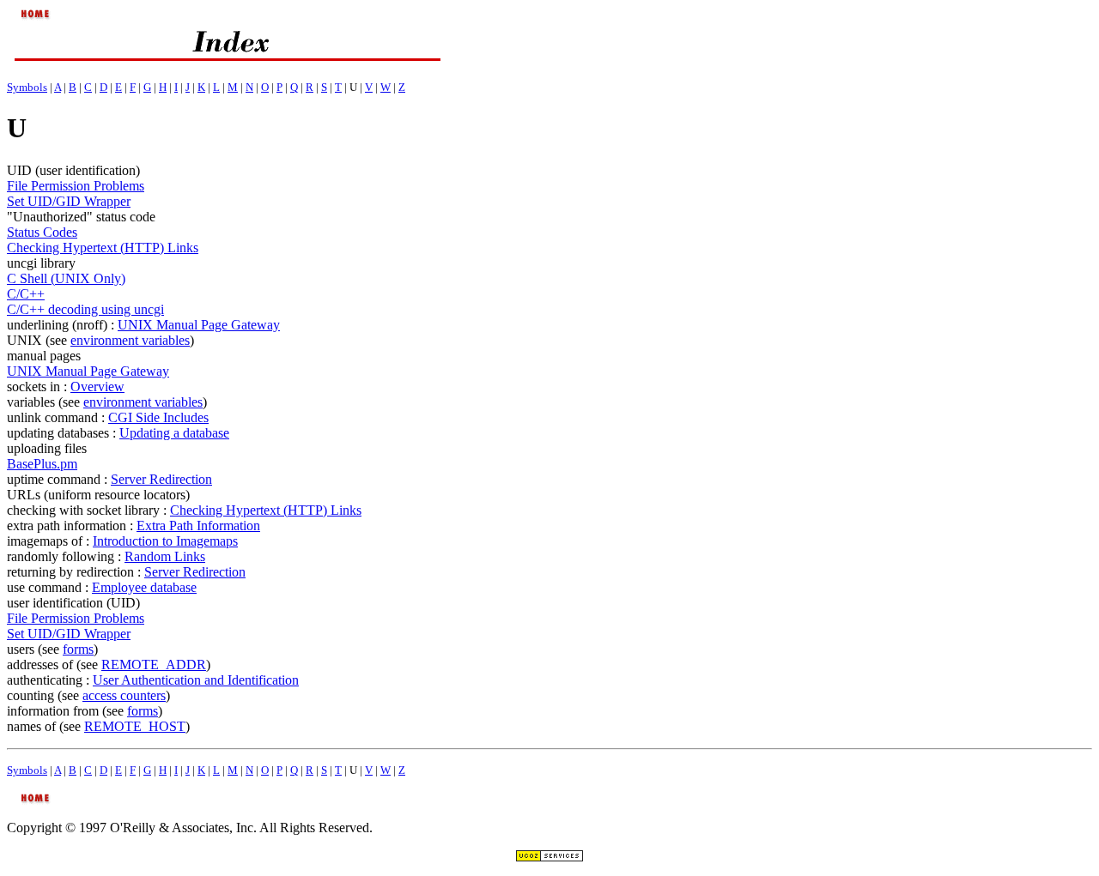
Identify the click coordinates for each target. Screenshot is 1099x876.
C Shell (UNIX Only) (66, 278)
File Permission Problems (75, 185)
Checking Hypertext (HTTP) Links (102, 247)
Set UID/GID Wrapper (69, 201)
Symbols (27, 87)
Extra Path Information (198, 525)
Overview (97, 386)
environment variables (130, 340)
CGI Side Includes (158, 417)
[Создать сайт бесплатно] (549, 857)
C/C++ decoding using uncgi (85, 309)
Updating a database (174, 433)
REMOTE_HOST (134, 726)
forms (78, 649)
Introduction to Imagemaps (165, 541)
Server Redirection (161, 479)
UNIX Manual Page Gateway (199, 324)
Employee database (144, 587)
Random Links (164, 556)
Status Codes (42, 232)
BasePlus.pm (42, 463)
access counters (124, 695)
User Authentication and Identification (196, 680)
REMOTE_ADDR (153, 664)
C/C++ (26, 294)
